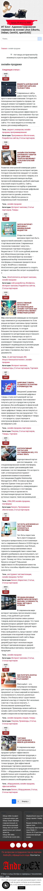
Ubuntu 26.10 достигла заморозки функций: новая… (34, 834)
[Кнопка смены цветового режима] (6, 885)
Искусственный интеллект (13, 360)
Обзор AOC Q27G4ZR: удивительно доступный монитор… (12, 830)
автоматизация (16, 357)
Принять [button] (21, 888)
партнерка (26, 428)
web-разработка (18, 283)
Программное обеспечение (22, 135)
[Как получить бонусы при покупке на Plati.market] (9, 680)
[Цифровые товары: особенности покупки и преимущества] (9, 387)
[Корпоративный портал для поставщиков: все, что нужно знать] (9, 453)
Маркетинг (22, 580)
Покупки (14, 431)
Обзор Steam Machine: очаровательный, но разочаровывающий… (11, 823)
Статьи (31, 580)
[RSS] (12, 845)
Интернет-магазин (19, 207)
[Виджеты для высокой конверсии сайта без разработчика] (9, 89)
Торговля (34, 368)
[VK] (24, 845)
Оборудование (24, 789)
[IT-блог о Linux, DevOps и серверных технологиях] (14, 10)
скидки (25, 718)
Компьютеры (7, 368)
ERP (13, 501)
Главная (4, 48)
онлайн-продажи (14, 204)
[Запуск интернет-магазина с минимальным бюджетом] (9, 229)
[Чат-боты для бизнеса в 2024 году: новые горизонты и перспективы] (9, 529)
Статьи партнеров (27, 138)
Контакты (35, 855)
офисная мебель (9, 786)
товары (32, 718)
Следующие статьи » (11, 70)
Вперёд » (25, 801)
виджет (10, 130)
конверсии (19, 130)
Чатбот (20, 577)
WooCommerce (13, 277)
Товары (15, 210)
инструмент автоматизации (19, 574)
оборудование (13, 784)
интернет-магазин (28, 277)
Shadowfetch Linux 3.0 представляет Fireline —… (34, 818)
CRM (9, 501)
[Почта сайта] (18, 845)
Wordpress (30, 283)
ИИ (25, 357)
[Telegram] (30, 845)
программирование (18, 132)
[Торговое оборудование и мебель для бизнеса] (9, 743)
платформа (7, 504)
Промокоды (24, 721)
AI (8, 357)
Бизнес (14, 507)
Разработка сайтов (10, 138)
